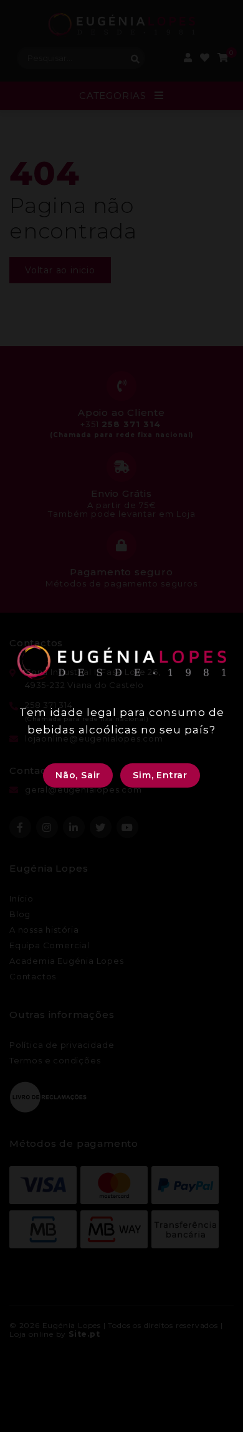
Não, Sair (77, 775)
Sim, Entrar (160, 775)
